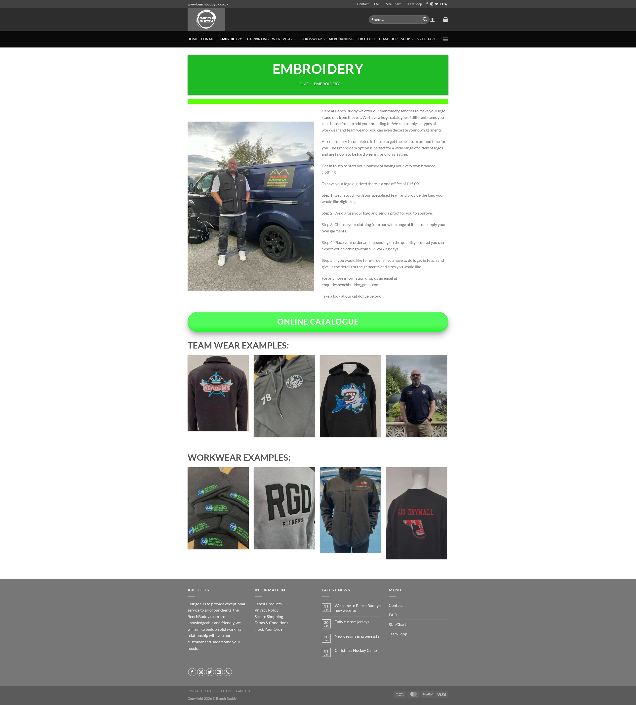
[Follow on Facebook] (427, 4)
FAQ (377, 4)
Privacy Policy (266, 610)
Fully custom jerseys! (352, 621)
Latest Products (268, 603)
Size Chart (393, 4)
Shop (405, 39)
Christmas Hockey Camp (356, 650)
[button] (432, 19)
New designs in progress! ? (357, 636)
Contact (363, 4)
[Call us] (445, 4)
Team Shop (414, 4)
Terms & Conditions (271, 622)
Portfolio (366, 39)
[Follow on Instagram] (431, 4)
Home (193, 39)
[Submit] (425, 19)
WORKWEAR (282, 39)
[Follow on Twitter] (436, 4)
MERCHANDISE (341, 39)
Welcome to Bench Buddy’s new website (358, 608)
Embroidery (231, 39)
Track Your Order (269, 629)
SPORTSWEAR (311, 39)
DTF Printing (257, 39)
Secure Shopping (269, 616)
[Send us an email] (441, 4)
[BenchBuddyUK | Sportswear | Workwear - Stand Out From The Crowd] (274, 19)
